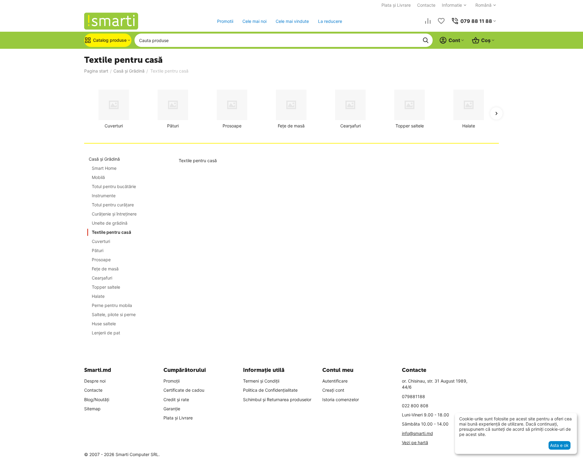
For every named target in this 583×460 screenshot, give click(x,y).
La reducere (330, 21)
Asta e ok (559, 445)
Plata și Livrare (396, 5)
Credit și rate (176, 399)
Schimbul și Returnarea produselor (277, 399)
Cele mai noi (254, 21)
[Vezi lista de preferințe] (441, 21)
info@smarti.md (417, 433)
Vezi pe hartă (415, 442)
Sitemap (92, 408)
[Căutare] (425, 40)
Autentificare (335, 380)
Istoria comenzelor (340, 399)
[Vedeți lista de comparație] (428, 21)
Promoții (171, 380)
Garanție (171, 408)
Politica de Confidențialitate (270, 390)
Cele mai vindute (292, 21)
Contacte (426, 5)
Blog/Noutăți (96, 399)
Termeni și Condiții (261, 380)
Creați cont (333, 390)
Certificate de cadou (183, 390)
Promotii (225, 21)
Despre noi (95, 380)
